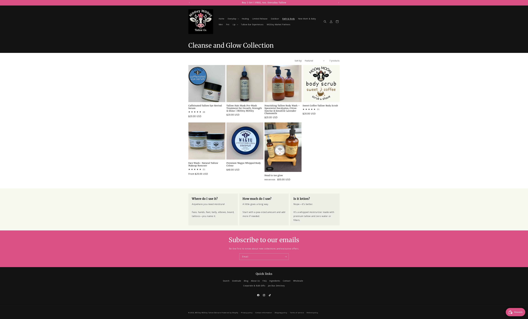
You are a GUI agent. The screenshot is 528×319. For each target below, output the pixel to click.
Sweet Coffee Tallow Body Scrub (320, 105)
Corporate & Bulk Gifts (254, 285)
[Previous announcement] (189, 2)
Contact (286, 280)
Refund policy (312, 313)
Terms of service (297, 313)
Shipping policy (281, 313)
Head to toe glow (274, 175)
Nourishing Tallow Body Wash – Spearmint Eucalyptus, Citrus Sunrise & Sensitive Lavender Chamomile (282, 109)
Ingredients (274, 280)
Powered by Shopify (230, 313)
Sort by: (298, 60)
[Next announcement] (339, 2)
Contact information (263, 313)
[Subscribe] (286, 256)
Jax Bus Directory (276, 285)
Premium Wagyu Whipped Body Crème (243, 164)
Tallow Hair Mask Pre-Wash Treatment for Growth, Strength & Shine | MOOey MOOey (244, 108)
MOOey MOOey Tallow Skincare (208, 313)
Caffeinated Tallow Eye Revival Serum (205, 107)
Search (226, 280)
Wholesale (298, 280)
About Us (255, 280)
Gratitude (236, 280)
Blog (246, 280)
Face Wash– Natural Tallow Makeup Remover (203, 164)
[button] (233, 19)
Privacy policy (247, 313)
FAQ (264, 280)
